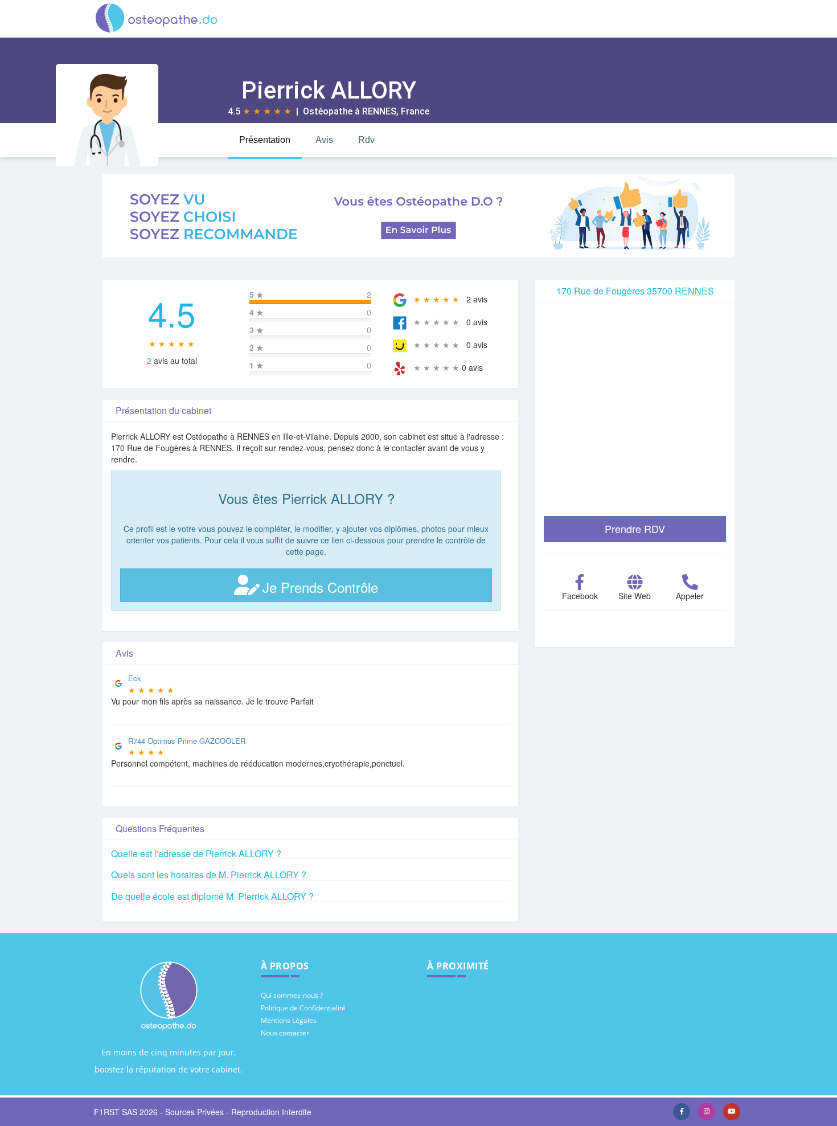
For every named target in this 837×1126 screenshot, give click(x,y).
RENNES (379, 111)
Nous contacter (285, 1033)
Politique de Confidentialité (303, 1008)
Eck (134, 678)
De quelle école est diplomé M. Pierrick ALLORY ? (212, 896)
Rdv (366, 140)
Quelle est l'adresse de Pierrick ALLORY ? (196, 853)
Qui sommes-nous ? (292, 995)
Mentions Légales (289, 1020)
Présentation (264, 140)
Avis (324, 140)
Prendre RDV (635, 528)
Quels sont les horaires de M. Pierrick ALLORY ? (208, 874)
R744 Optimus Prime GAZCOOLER (186, 740)
